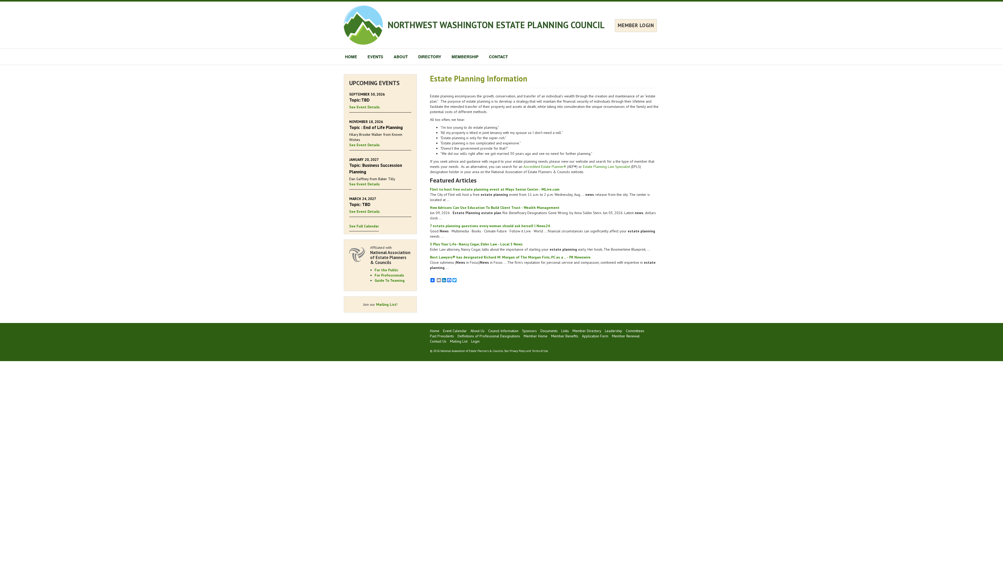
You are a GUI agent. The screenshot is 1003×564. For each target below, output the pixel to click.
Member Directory (587, 330)
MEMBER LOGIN (636, 25)
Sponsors (529, 330)
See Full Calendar (364, 226)
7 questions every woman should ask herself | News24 (490, 226)
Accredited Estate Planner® (544, 166)
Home (434, 330)
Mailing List (386, 304)
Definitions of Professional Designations (489, 336)
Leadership (613, 330)
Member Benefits (564, 336)
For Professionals (389, 275)
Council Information (503, 330)
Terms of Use (540, 351)
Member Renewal (626, 336)
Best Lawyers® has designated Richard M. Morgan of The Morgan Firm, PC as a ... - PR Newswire (510, 257)
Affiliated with (390, 255)
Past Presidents (442, 336)
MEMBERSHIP (465, 57)
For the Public (386, 270)
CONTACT (498, 57)
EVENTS (375, 57)
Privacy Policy (518, 351)
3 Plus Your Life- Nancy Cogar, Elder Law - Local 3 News (476, 244)
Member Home (535, 336)
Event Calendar (455, 330)
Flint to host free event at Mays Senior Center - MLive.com (494, 189)
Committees (635, 330)
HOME (351, 57)
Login (475, 341)
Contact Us (438, 341)
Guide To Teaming (390, 280)
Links (565, 330)
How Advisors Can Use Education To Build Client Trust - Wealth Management (494, 207)
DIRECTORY (429, 57)
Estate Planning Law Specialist (606, 166)
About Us (477, 330)
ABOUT (401, 57)
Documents (549, 330)
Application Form (595, 336)
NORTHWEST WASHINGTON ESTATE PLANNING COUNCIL (496, 25)
